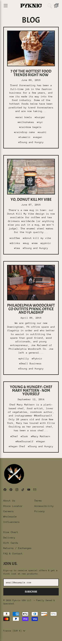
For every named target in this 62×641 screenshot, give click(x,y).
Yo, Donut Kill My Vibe (31, 199)
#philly (24, 358)
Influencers (11, 521)
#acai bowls (24, 117)
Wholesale (10, 516)
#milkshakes (26, 122)
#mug (26, 243)
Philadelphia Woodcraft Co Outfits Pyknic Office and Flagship (31, 309)
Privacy (39, 511)
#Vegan (40, 441)
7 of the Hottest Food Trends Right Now (31, 73)
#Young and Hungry (31, 142)
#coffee (15, 238)
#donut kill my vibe (37, 238)
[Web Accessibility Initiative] (1, 637)
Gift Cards (10, 542)
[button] (49, 5)
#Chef (14, 436)
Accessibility (44, 506)
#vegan (37, 137)
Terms (38, 500)
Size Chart (10, 532)
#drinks (15, 243)
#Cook (24, 436)
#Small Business (30, 363)
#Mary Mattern (40, 436)
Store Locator (13, 506)
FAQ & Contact (13, 553)
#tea (17, 248)
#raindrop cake (24, 132)
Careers (8, 511)
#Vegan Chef (17, 446)
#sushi (42, 132)
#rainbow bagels (30, 127)
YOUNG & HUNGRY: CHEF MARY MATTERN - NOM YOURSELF (31, 390)
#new (35, 243)
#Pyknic (37, 358)
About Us (9, 500)
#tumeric (24, 137)
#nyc (40, 122)
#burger (40, 117)
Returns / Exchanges (17, 548)
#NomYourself (24, 441)
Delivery (9, 537)
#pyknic (46, 243)
